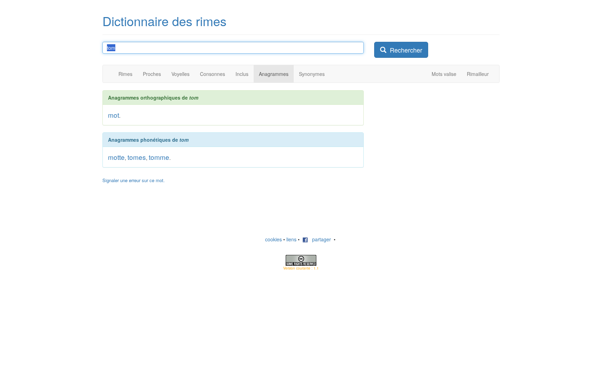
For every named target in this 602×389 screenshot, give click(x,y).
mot (113, 114)
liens (291, 239)
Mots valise (444, 73)
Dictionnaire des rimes (164, 21)
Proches (152, 73)
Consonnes (212, 73)
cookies (273, 239)
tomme (159, 157)
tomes (137, 157)
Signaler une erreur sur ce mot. (133, 180)
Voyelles (180, 73)
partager (319, 239)
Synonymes (312, 73)
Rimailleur (478, 73)
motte (116, 157)
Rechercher (404, 49)
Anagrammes (273, 73)
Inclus (242, 73)
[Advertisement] (426, 133)
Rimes (125, 73)
